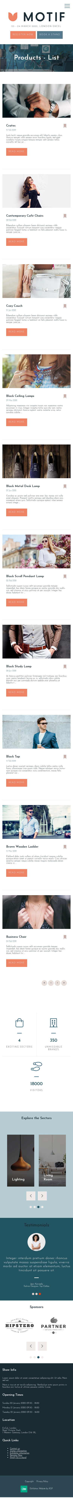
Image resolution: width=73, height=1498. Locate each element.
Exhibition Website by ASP (41, 1489)
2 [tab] (35, 1207)
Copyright (29, 1482)
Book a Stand (49, 35)
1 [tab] (31, 1207)
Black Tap (13, 756)
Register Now (23, 35)
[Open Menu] (67, 5)
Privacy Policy (42, 1482)
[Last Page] (64, 983)
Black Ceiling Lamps (20, 396)
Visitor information (18, 1451)
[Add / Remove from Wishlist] (65, 126)
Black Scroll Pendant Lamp (25, 576)
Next (42, 1195)
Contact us (15, 1448)
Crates (11, 125)
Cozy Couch (14, 306)
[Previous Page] (51, 983)
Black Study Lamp (18, 666)
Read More (17, 152)
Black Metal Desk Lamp (23, 486)
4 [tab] (42, 1207)
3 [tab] (38, 1207)
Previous (30, 1195)
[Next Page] (57, 983)
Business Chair (16, 936)
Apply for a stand (18, 1457)
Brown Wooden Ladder (22, 846)
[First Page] (44, 983)
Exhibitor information (19, 1453)
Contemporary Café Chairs (24, 215)
